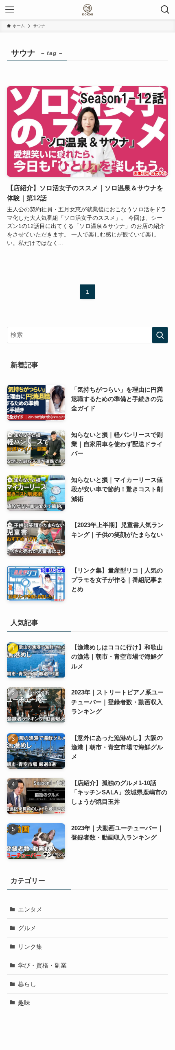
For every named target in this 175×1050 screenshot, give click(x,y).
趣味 (24, 1002)
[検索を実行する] (160, 335)
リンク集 (30, 946)
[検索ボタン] (165, 10)
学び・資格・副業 (42, 965)
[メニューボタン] (10, 10)
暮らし (27, 984)
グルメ (27, 927)
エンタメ (30, 909)
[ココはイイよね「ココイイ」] (87, 10)
